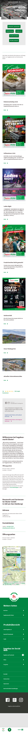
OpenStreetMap (8, 584)
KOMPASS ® (16, 582)
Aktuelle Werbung (9, 31)
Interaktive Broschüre (14, 35)
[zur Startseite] (14, 601)
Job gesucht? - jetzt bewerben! (14, 26)
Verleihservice (19, 31)
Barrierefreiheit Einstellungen (11, 688)
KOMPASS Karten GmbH (9, 583)
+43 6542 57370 (9, 526)
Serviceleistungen (14, 487)
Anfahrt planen (13, 555)
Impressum (6, 683)
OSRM (17, 584)
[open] (20, 729)
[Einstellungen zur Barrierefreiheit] (9, 729)
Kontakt (5, 674)
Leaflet (5, 582)
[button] (14, 565)
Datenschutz (6, 679)
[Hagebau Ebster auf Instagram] (21, 700)
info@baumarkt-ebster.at (8, 528)
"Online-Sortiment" (14, 40)
